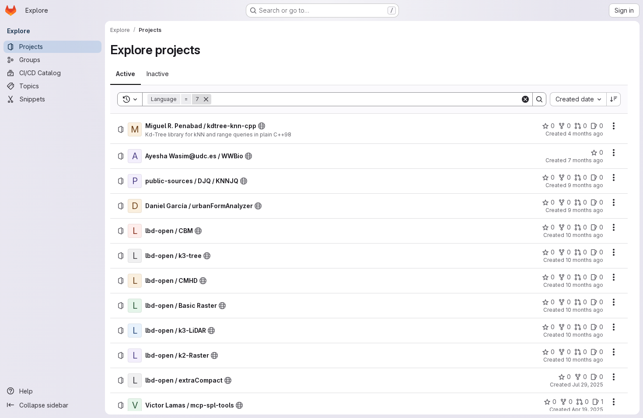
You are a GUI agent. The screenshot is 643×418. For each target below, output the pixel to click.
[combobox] (578, 99)
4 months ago (585, 133)
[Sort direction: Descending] (614, 99)
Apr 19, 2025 (587, 409)
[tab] (125, 74)
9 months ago (585, 185)
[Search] (539, 99)
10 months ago (584, 235)
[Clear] (525, 99)
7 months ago (585, 160)
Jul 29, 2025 (587, 384)
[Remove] (206, 99)
